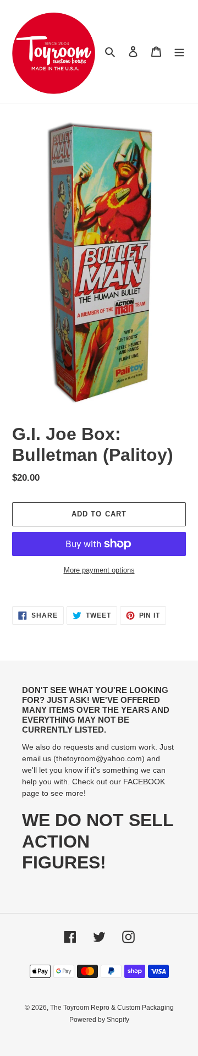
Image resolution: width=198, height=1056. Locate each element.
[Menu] (179, 51)
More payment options (99, 570)
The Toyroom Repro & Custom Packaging (112, 1007)
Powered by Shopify (99, 1020)
